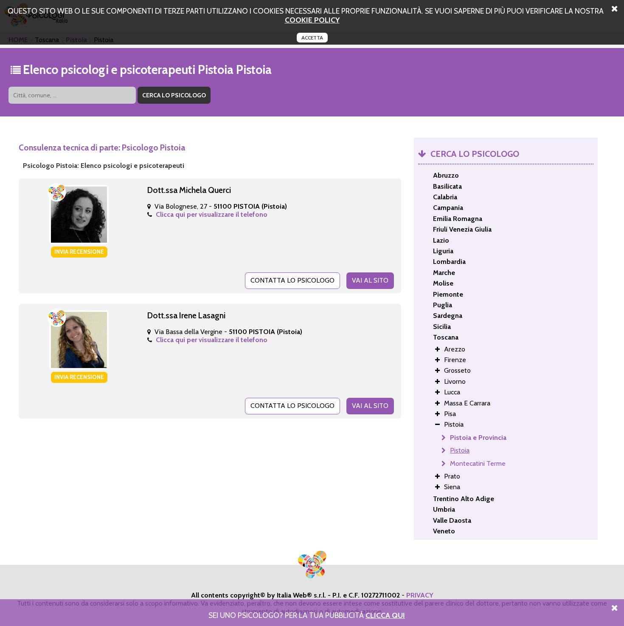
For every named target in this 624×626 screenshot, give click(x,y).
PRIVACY (419, 595)
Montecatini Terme (478, 463)
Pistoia (459, 450)
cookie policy (312, 19)
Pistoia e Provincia (478, 437)
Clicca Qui (385, 615)
